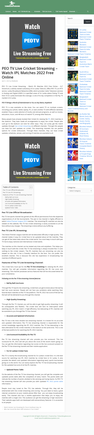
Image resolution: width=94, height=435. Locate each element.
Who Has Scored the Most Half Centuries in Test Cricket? (21, 409)
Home (15, 11)
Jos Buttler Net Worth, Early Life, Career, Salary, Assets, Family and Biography (86, 118)
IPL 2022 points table (55, 381)
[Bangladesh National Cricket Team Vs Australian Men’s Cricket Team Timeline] (73, 61)
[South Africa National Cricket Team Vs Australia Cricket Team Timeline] (73, 76)
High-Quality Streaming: (12, 199)
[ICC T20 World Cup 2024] (12, 4)
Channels (72, 11)
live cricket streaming (23, 126)
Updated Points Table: (11, 208)
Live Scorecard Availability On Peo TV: (16, 203)
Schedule (37, 11)
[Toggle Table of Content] (30, 187)
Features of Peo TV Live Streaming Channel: (17, 195)
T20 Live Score (46, 11)
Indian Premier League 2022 (17, 221)
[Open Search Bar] (87, 11)
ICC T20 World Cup (24, 11)
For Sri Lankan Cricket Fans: (13, 205)
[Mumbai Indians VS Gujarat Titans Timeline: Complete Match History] (73, 143)
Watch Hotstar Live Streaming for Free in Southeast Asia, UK (22, 407)
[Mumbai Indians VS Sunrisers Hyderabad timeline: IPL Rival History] (73, 130)
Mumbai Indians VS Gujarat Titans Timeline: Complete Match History (86, 143)
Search (70, 18)
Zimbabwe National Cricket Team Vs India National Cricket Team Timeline (85, 89)
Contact (8, 11)
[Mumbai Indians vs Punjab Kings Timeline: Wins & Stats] (73, 155)
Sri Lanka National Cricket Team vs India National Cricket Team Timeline (85, 34)
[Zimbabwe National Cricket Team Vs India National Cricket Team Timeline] (73, 88)
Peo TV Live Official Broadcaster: (13, 190)
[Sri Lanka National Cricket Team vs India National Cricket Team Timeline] (73, 34)
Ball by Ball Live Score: (11, 197)
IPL (49, 119)
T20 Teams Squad (61, 11)
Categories (71, 187)
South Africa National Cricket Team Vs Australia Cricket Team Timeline (86, 76)
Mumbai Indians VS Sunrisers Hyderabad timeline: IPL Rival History (86, 131)
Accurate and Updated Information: (15, 201)
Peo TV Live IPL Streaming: (12, 192)
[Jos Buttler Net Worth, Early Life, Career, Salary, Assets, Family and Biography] (73, 118)
